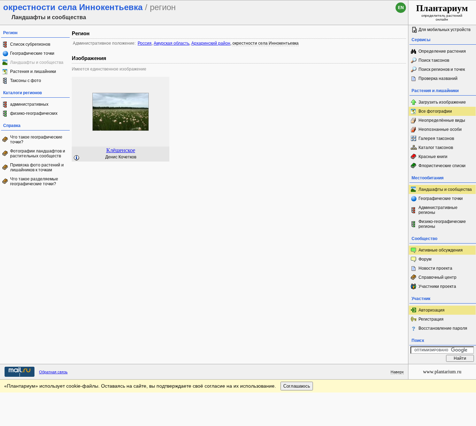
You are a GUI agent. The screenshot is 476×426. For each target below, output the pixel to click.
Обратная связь (53, 372)
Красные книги (433, 156)
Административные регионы (438, 210)
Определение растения (442, 51)
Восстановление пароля (443, 328)
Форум (425, 259)
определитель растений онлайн (442, 12)
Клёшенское (120, 150)
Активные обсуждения (441, 250)
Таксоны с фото (25, 80)
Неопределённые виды (442, 120)
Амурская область (171, 43)
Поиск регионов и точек (442, 69)
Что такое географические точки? (36, 139)
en (401, 7)
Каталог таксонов (436, 147)
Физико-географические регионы (442, 224)
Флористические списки (442, 165)
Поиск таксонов (434, 60)
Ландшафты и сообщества (445, 189)
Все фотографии (435, 111)
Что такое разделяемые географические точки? (34, 181)
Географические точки (32, 53)
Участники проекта (437, 286)
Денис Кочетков (120, 157)
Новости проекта (435, 268)
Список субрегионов (30, 44)
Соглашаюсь (296, 386)
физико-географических (33, 113)
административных (29, 104)
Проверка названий (438, 78)
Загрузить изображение (442, 102)
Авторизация (432, 310)
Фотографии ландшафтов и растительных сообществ (37, 153)
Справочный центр (437, 277)
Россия (145, 43)
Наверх (397, 372)
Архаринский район (210, 43)
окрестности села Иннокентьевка (265, 43)
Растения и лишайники (33, 71)
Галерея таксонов (436, 138)
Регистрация (431, 319)
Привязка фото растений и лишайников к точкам (37, 167)
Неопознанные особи (440, 129)
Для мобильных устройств (444, 29)
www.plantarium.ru (442, 371)
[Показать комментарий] (76, 158)
